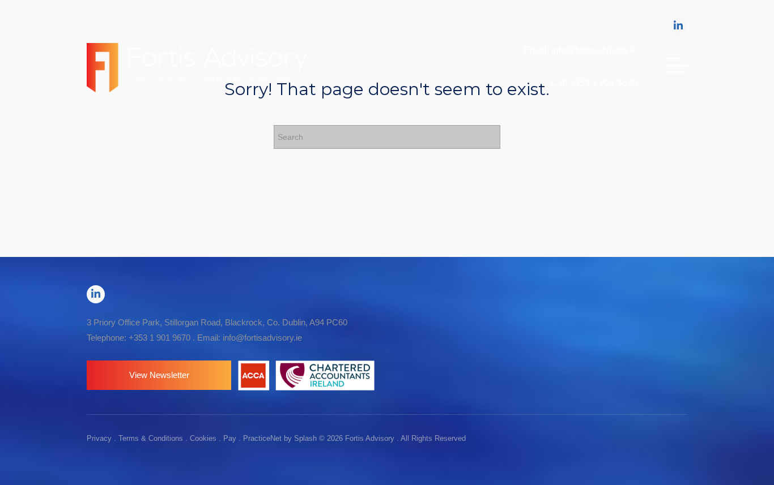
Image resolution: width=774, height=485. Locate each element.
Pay (229, 438)
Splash (305, 438)
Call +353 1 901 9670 (594, 83)
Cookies (203, 438)
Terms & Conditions (150, 438)
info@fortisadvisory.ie (262, 337)
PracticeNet (262, 438)
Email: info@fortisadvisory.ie (580, 50)
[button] (159, 375)
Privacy (99, 438)
